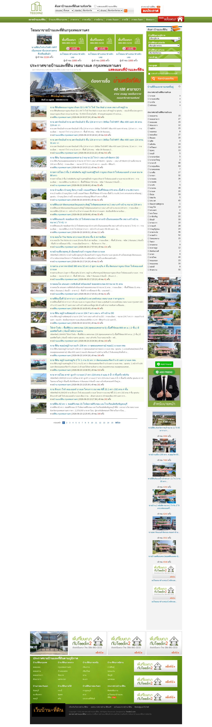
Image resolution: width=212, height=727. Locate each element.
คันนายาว (154, 125)
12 (100, 423)
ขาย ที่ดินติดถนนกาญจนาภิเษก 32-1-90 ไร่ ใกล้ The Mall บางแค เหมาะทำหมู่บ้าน (89, 107)
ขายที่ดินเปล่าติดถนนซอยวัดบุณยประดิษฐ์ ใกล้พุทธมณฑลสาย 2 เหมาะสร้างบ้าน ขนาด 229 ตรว (96, 204)
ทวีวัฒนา (153, 147)
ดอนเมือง (153, 135)
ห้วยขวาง (153, 270)
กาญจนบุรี (87, 690)
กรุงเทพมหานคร (64, 667)
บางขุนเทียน (155, 166)
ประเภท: (59, 10)
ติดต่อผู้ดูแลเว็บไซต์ (142, 707)
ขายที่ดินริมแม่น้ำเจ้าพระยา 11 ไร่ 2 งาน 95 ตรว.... (164, 480)
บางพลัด (153, 182)
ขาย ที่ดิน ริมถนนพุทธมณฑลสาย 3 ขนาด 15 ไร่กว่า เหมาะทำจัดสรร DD (84, 157)
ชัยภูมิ (110, 675)
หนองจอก (154, 261)
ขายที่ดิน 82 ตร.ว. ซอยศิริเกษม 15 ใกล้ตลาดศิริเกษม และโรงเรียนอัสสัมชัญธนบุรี (88, 404)
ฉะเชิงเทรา (37, 694)
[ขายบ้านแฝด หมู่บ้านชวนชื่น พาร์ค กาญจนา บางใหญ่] (49, 654)
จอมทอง (153, 132)
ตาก (84, 694)
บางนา (152, 176)
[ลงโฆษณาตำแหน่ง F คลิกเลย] (88, 654)
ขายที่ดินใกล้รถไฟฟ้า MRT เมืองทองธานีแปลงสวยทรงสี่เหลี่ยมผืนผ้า (44, 50)
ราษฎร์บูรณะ (155, 229)
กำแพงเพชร (63, 671)
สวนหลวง (153, 245)
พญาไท (153, 207)
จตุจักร (152, 128)
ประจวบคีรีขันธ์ (89, 699)
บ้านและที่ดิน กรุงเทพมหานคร (66, 135)
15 (112, 423)
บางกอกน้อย (155, 157)
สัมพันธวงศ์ (154, 251)
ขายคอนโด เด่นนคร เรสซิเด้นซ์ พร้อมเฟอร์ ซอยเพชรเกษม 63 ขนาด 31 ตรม (86, 284)
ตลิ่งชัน (153, 144)
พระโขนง (153, 213)
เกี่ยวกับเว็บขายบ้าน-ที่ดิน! (78, 707)
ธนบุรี (152, 153)
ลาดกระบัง (154, 232)
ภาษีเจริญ (154, 216)
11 (96, 423)
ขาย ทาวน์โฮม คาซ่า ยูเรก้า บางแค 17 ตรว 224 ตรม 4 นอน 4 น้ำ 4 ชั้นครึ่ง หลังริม (89, 375)
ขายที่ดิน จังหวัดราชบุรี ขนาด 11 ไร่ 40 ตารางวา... (164, 429)
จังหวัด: (78, 10)
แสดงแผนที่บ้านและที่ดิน (107, 6)
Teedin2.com (130, 712)
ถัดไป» (117, 423)
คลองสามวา (154, 119)
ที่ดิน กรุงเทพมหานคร (62, 117)
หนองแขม (154, 264)
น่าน (84, 675)
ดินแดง (152, 138)
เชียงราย (86, 667)
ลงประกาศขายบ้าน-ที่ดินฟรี (101, 707)
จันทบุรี (36, 690)
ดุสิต (151, 141)
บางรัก (152, 185)
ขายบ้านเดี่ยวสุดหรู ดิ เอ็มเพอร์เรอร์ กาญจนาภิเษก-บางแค (77, 251)
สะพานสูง (153, 248)
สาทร (152, 254)
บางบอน (153, 179)
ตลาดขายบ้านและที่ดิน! (77, 714)
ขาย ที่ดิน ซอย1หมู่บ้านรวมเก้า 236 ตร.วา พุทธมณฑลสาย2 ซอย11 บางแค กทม (87, 345)
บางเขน (153, 188)
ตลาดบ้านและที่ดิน (37, 19)
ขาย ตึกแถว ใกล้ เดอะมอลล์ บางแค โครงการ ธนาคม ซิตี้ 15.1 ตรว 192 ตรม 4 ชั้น (89, 389)
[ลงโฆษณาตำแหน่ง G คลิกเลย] (155, 671)
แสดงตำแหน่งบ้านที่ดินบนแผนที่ (164, 73)
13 (104, 423)
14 (108, 423)
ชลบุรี (35, 699)
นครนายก (62, 679)
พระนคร (153, 210)
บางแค (152, 96)
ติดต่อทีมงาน (113, 690)
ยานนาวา (153, 223)
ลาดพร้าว (153, 235)
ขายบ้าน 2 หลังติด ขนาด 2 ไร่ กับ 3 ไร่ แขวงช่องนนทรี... (164, 506)
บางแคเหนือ (154, 99)
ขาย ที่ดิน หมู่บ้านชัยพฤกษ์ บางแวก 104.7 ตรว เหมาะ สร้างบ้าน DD (82, 313)
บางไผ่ (152, 102)
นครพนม (111, 679)
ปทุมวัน (153, 198)
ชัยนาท (61, 675)
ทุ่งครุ (152, 150)
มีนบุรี (152, 220)
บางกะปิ (153, 163)
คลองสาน (154, 116)
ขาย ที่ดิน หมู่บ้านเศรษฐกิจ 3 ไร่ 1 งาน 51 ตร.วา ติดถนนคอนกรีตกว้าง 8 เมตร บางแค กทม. (93, 360)
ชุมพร (60, 694)
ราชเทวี (153, 226)
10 (92, 423)
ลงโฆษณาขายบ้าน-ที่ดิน (123, 707)
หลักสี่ (152, 267)
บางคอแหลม (155, 169)
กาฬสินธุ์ (111, 667)
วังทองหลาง (154, 238)
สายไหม (153, 257)
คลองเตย (153, 122)
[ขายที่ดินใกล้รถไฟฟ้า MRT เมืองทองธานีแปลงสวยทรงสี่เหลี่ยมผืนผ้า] (44, 44)
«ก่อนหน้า (57, 423)
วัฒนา (152, 242)
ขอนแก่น (111, 671)
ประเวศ (153, 201)
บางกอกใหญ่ (155, 160)
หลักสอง (153, 105)
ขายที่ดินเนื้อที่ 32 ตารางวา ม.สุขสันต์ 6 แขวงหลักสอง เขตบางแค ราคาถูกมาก (87, 298)
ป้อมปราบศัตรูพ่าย (157, 204)
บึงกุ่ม (152, 194)
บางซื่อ (152, 172)
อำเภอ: (103, 10)
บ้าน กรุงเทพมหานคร (62, 185)
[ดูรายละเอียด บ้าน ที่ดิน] (73, 50)
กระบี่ (60, 690)
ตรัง (59, 699)
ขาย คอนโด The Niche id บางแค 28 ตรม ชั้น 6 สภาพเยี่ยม (78, 237)
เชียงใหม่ (86, 671)
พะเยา (85, 679)
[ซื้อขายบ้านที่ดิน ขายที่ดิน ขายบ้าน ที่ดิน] (36, 14)
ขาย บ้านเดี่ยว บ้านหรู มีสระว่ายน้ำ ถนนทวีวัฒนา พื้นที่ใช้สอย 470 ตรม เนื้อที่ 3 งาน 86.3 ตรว (94, 190)
